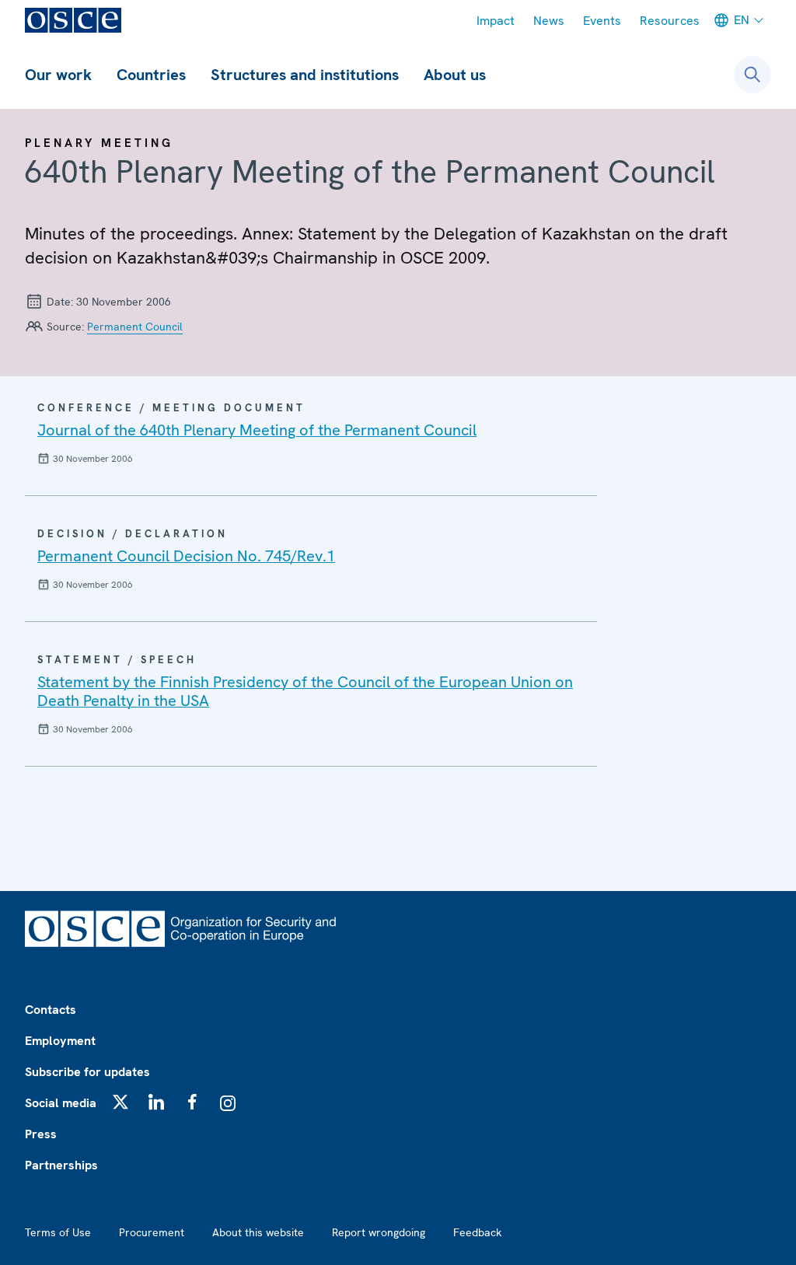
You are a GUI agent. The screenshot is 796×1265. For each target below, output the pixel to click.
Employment (60, 1041)
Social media (60, 1103)
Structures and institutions (305, 75)
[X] (120, 1101)
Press (41, 1134)
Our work (58, 75)
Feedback (477, 1232)
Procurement (151, 1232)
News (548, 20)
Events (602, 20)
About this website (258, 1232)
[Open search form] (752, 74)
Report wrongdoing (378, 1232)
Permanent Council (135, 327)
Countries (151, 75)
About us (455, 75)
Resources (670, 20)
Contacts (50, 1009)
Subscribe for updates (87, 1072)
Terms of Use (58, 1232)
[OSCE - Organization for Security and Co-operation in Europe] (73, 20)
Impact (496, 20)
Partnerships (61, 1165)
